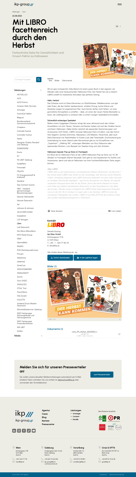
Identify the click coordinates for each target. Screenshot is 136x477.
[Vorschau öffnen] (109, 61)
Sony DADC (22, 281)
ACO (19, 98)
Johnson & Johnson (25, 208)
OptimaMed (22, 242)
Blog (44, 417)
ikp (18, 204)
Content (76, 416)
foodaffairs (21, 164)
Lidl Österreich (23, 227)
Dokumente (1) (55, 329)
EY (18, 156)
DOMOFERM (22, 148)
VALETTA (21, 300)
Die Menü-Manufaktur (26, 231)
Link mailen (116, 211)
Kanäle (75, 419)
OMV (19, 239)
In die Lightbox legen (88, 258)
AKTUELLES (22, 94)
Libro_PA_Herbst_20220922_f (84, 332)
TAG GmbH (22, 296)
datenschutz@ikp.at (66, 380)
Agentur (46, 410)
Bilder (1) (52, 266)
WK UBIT (21, 327)
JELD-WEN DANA (25, 212)
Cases (45, 414)
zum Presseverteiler (102, 374)
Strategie (76, 414)
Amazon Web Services (26, 106)
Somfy (20, 277)
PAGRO (20, 246)
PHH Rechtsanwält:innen (27, 250)
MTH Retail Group (24, 235)
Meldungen (20, 90)
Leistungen (76, 410)
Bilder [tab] (57, 80)
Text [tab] (50, 80)
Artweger (21, 110)
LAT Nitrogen (22, 219)
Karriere (45, 420)
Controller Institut (24, 135)
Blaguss (20, 117)
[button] (118, 26)
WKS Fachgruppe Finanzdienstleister (25, 322)
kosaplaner (21, 216)
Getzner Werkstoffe (25, 197)
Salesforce (21, 258)
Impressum (103, 474)
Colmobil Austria (24, 131)
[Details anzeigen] (119, 319)
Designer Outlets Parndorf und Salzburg (28, 143)
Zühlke (20, 331)
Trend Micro (22, 292)
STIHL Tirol (21, 288)
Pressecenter (48, 424)
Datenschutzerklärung (116, 474)
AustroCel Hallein (24, 114)
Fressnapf (21, 167)
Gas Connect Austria (25, 185)
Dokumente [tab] (67, 80)
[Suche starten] (38, 78)
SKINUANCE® (23, 273)
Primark (20, 254)
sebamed (21, 261)
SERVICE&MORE (24, 269)
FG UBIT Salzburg (24, 160)
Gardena (20, 181)
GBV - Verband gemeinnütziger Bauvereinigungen (25, 191)
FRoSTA (20, 171)
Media (17, 335)
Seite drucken (57, 211)
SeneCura (21, 265)
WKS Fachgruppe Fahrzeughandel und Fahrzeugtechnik (25, 315)
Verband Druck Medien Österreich (27, 304)
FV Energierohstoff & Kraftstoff (26, 176)
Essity (19, 152)
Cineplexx (21, 127)
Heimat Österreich (25, 200)
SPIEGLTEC (22, 284)
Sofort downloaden (61, 258)
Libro (19, 223)
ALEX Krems (22, 102)
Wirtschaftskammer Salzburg (29, 309)
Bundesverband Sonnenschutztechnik (26, 122)
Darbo (19, 139)
